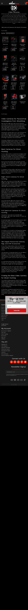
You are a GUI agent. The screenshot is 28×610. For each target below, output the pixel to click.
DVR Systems (23, 27)
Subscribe (16, 310)
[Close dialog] (26, 297)
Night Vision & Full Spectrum (8, 27)
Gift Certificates (4, 353)
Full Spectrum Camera (21, 230)
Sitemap (15, 384)
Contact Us (3, 311)
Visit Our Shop (4, 315)
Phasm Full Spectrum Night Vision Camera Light (11, 194)
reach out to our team (21, 293)
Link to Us (3, 318)
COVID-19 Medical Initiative (7, 355)
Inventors (3, 352)
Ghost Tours (4, 316)
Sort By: (3, 33)
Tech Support (4, 345)
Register (9, 330)
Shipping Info (4, 344)
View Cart (3, 332)
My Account (4, 330)
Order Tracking (4, 334)
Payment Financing (5, 347)
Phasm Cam (5, 44)
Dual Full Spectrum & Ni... (14, 64)
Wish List (3, 337)
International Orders (5, 350)
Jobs (2, 319)
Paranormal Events (5, 349)
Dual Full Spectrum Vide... (5, 103)
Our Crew (3, 310)
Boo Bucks (3, 335)
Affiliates (3, 338)
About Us (3, 307)
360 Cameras (17, 27)
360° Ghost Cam (19, 263)
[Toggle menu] (3, 3)
